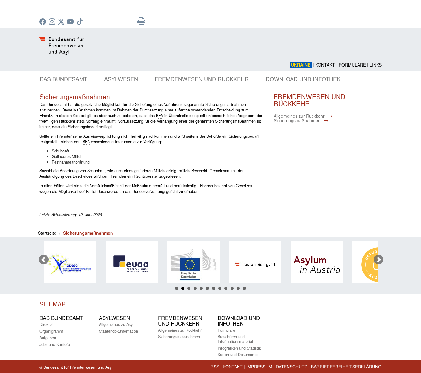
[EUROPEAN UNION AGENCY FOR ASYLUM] (129, 264)
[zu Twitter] (62, 22)
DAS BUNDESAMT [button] (63, 79)
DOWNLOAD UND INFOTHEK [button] (303, 79)
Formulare (352, 65)
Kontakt (325, 65)
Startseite (47, 233)
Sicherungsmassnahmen (179, 336)
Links (376, 65)
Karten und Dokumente (238, 354)
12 (244, 288)
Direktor (46, 324)
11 (238, 288)
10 (232, 288)
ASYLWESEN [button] (121, 79)
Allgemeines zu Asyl (116, 324)
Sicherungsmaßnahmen (297, 120)
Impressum (259, 366)
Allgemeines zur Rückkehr (299, 116)
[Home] (151, 49)
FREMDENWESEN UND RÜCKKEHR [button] (202, 79)
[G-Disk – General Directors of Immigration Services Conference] (68, 264)
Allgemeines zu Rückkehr (180, 330)
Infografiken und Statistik (239, 348)
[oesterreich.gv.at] (253, 264)
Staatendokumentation (118, 331)
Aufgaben (47, 337)
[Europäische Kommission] (191, 264)
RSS (215, 366)
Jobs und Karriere (54, 344)
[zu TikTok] (80, 22)
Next (378, 260)
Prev (44, 260)
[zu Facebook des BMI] (43, 22)
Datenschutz (291, 366)
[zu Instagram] (53, 22)
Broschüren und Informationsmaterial (235, 339)
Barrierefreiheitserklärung (346, 366)
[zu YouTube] (71, 22)
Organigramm (51, 331)
